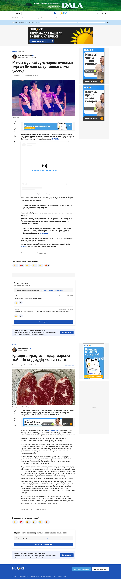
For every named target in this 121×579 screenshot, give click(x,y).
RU (97, 13)
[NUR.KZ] (60, 13)
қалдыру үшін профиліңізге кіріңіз (53, 334)
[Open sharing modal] (14, 136)
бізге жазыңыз (41, 297)
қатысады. (44, 277)
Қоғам (14, 389)
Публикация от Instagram (44, 194)
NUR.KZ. (55, 139)
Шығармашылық (26, 18)
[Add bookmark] (14, 142)
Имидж (58, 18)
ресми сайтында (53, 475)
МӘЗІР (18, 13)
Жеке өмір (36, 18)
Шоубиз (15, 18)
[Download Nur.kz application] (60, 5)
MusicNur (24, 291)
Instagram (68, 377)
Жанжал (43, 18)
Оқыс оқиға (50, 18)
